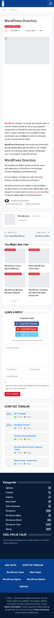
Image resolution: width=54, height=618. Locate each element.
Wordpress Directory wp (32, 204)
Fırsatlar (9, 492)
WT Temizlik (20, 414)
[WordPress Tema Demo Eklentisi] (15, 256)
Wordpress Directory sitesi (14, 204)
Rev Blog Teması (22, 425)
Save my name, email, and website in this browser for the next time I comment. (27, 387)
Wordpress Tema (13, 524)
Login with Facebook (28, 324)
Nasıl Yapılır (11, 502)
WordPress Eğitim (12, 579)
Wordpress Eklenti (13, 274)
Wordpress (9, 26)
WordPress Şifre (42, 236)
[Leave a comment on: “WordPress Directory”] (47, 30)
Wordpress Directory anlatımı (20, 200)
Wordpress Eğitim (13, 515)
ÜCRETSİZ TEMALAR (32, 565)
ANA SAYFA (10, 565)
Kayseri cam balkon (12, 607)
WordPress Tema (15, 572)
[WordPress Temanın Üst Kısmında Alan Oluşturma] (39, 280)
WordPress (10, 123)
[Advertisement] (27, 95)
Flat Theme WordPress (15, 236)
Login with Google (28, 329)
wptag (17, 26)
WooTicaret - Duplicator (25, 460)
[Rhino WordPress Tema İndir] (39, 256)
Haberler (9, 497)
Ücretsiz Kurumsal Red (25, 436)
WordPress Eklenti (36, 579)
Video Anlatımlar (13, 506)
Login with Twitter (28, 334)
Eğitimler (9, 488)
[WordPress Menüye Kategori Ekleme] (15, 280)
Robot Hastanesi (41, 610)
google (37, 192)
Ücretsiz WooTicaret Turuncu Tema (28, 448)
